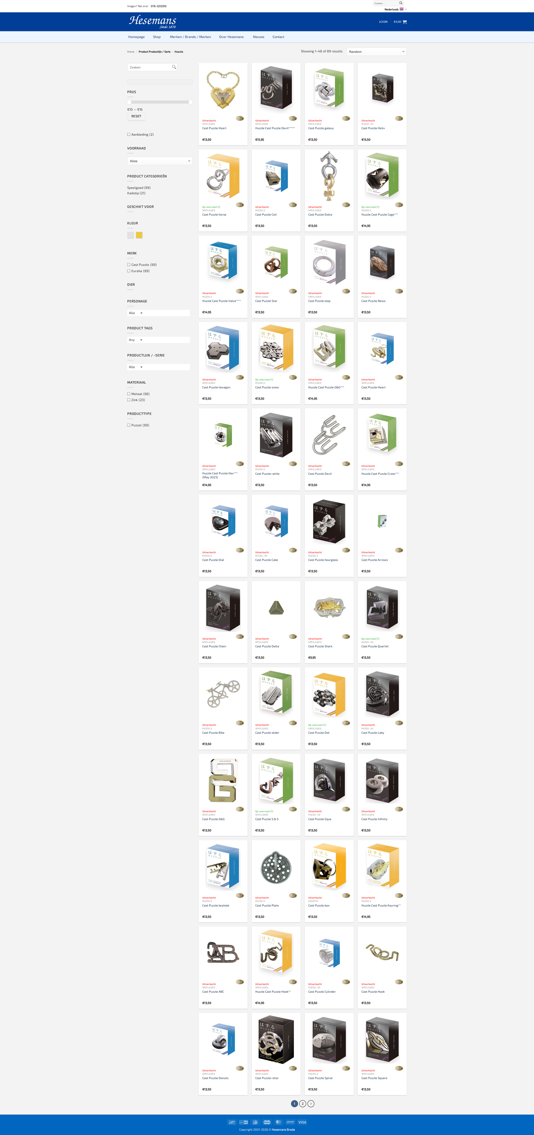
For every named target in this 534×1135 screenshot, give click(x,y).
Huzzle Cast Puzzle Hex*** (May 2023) (220, 475)
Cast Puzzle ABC (213, 991)
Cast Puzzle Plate (267, 905)
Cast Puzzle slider (267, 732)
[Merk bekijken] (240, 118)
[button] (383, 22)
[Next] (311, 1103)
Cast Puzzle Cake (266, 560)
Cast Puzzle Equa (319, 819)
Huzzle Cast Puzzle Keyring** (381, 905)
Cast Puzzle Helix (373, 128)
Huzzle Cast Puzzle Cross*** (380, 473)
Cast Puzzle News (373, 301)
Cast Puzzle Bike (213, 732)
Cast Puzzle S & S (266, 819)
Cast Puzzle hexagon (216, 387)
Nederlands (392, 9)
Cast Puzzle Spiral (320, 1078)
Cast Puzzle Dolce (320, 214)
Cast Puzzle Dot (319, 732)
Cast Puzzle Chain (214, 646)
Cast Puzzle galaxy (321, 128)
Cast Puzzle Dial (213, 560)
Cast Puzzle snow (267, 387)
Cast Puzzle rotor (267, 1078)
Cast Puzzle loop (319, 301)
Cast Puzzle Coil (266, 214)
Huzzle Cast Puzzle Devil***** (275, 128)
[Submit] (401, 3)
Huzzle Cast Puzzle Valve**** (221, 301)
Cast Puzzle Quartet (375, 646)
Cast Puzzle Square (374, 1078)
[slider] (129, 102)
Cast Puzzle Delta (267, 646)
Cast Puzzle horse (214, 214)
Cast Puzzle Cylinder (322, 991)
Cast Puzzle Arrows (374, 560)
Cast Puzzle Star (266, 301)
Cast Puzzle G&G (213, 819)
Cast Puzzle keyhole (215, 905)
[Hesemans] (152, 22)
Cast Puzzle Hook (373, 991)
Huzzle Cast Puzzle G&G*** (326, 387)
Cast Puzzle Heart (214, 128)
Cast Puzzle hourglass (323, 560)
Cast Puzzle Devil (320, 473)
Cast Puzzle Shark (320, 646)
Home (130, 51)
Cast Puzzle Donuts (215, 1078)
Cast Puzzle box (319, 905)
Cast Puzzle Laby (372, 732)
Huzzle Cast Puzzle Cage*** (379, 214)
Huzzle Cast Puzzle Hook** (273, 991)
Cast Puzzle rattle (267, 473)
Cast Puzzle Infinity (374, 819)
